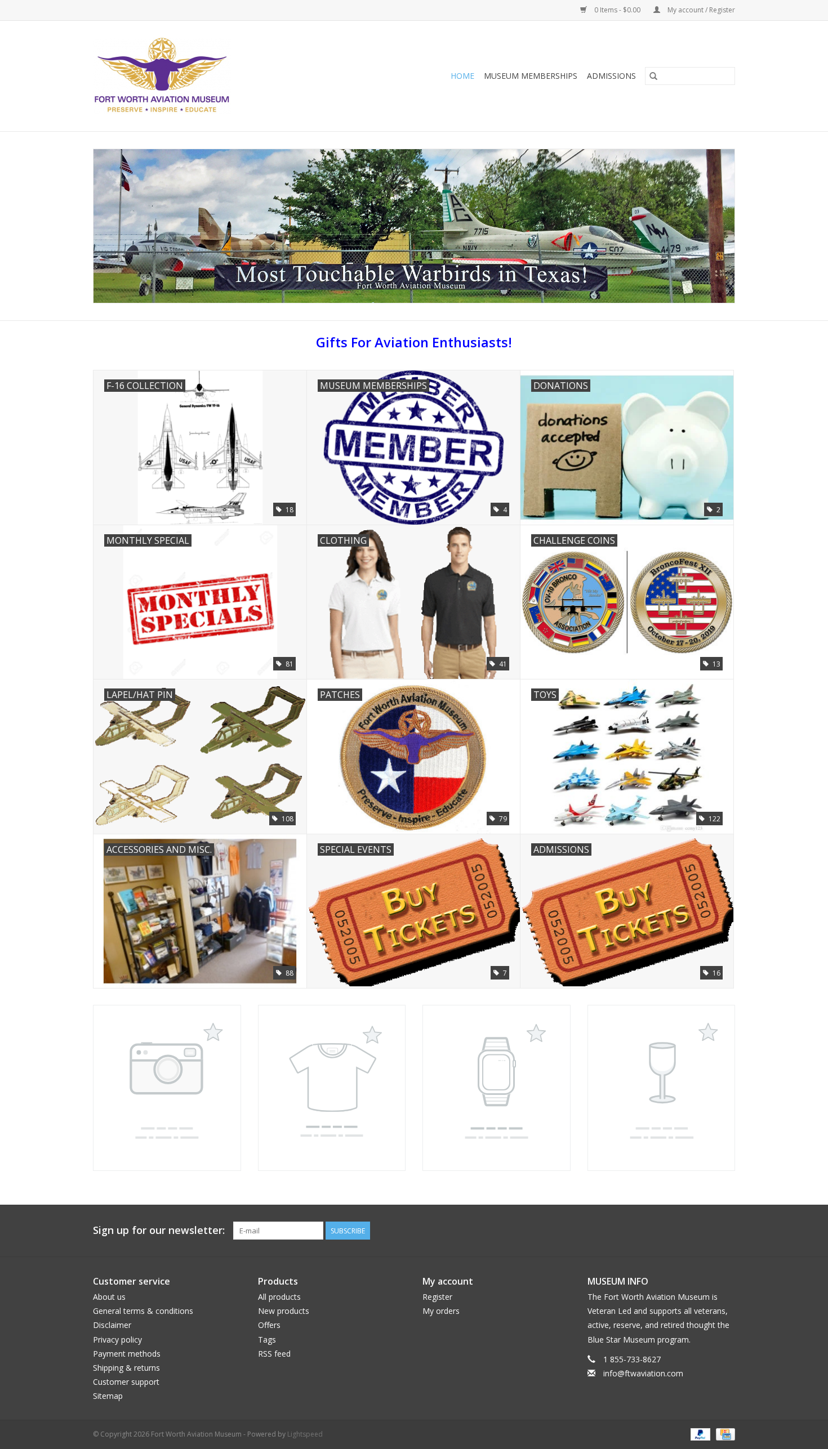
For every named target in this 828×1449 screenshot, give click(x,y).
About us (109, 1296)
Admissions (611, 75)
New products (283, 1310)
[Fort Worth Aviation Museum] (197, 76)
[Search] (653, 76)
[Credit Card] (723, 1434)
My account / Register (700, 10)
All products (279, 1296)
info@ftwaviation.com (643, 1373)
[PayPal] (699, 1434)
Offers (269, 1325)
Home (462, 75)
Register (437, 1296)
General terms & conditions (143, 1310)
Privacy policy (117, 1339)
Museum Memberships (530, 75)
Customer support (126, 1381)
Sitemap (108, 1395)
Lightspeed (305, 1434)
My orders (441, 1310)
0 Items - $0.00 (617, 10)
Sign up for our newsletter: (159, 1230)
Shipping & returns (126, 1367)
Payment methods (127, 1353)
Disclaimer (112, 1325)
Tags (267, 1339)
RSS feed (274, 1353)
